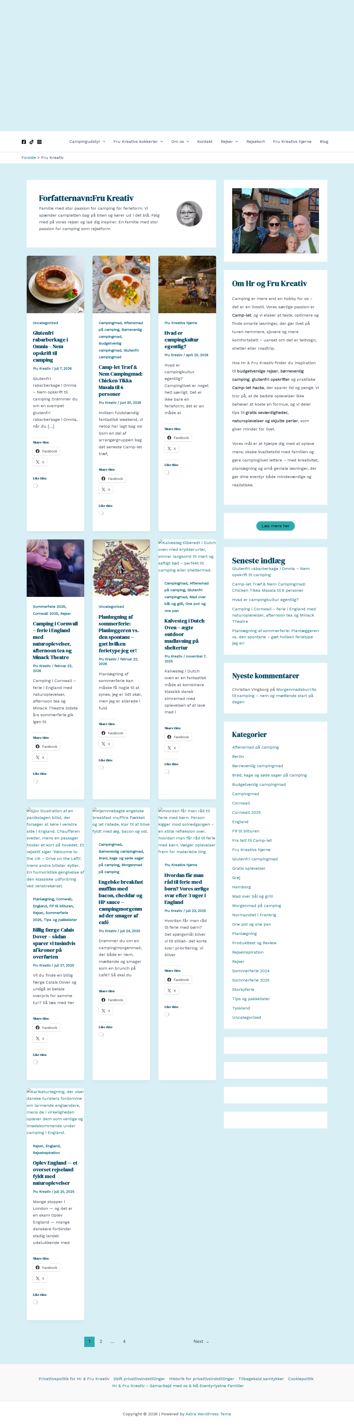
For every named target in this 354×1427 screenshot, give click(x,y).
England (40, 906)
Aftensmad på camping (255, 747)
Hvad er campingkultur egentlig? (182, 339)
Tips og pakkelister (60, 920)
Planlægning (43, 899)
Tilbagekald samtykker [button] (261, 1378)
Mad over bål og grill (252, 896)
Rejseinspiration (46, 1153)
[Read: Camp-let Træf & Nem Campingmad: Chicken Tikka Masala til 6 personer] (121, 284)
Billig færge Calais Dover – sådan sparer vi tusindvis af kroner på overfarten (54, 943)
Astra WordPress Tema (208, 1413)
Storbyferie (243, 989)
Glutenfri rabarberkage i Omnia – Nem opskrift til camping (50, 346)
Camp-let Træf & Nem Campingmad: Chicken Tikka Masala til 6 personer (121, 380)
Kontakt (205, 141)
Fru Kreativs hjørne (292, 141)
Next (201, 1341)
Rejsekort (255, 141)
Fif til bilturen (61, 906)
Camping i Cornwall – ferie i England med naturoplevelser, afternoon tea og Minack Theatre (55, 640)
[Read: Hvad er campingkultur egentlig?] (187, 284)
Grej (236, 877)
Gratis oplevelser (249, 868)
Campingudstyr (84, 141)
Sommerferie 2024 (251, 970)
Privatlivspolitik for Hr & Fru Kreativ (74, 1378)
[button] (102, 141)
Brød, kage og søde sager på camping (269, 775)
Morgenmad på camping (256, 905)
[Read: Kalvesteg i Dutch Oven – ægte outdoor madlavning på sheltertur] (187, 556)
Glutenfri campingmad (255, 859)
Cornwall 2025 (45, 613)
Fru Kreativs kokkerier (136, 141)
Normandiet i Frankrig (254, 914)
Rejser (227, 141)
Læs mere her (275, 525)
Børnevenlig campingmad (121, 851)
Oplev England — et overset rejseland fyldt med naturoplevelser (55, 1173)
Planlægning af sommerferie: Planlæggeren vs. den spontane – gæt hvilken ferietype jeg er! (119, 633)
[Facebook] (24, 142)
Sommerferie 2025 (49, 606)
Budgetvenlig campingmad (259, 784)
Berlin (238, 756)
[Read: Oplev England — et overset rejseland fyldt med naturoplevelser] (55, 1111)
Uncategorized (45, 323)
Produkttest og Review (254, 942)
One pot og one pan (251, 924)
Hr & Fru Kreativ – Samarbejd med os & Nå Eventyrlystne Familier (178, 1385)
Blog (324, 141)
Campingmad (110, 323)
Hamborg (241, 886)
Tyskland (241, 1008)
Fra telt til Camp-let (252, 840)
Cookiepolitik (301, 1378)
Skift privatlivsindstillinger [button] (139, 1378)
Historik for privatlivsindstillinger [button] (201, 1378)
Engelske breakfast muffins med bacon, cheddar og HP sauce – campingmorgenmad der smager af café (121, 902)
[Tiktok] (31, 142)
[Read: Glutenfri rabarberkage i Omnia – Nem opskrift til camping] (55, 284)
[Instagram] (39, 142)
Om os (177, 141)
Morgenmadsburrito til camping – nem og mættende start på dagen (274, 695)
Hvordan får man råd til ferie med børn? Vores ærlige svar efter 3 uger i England (187, 889)
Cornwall (64, 899)
